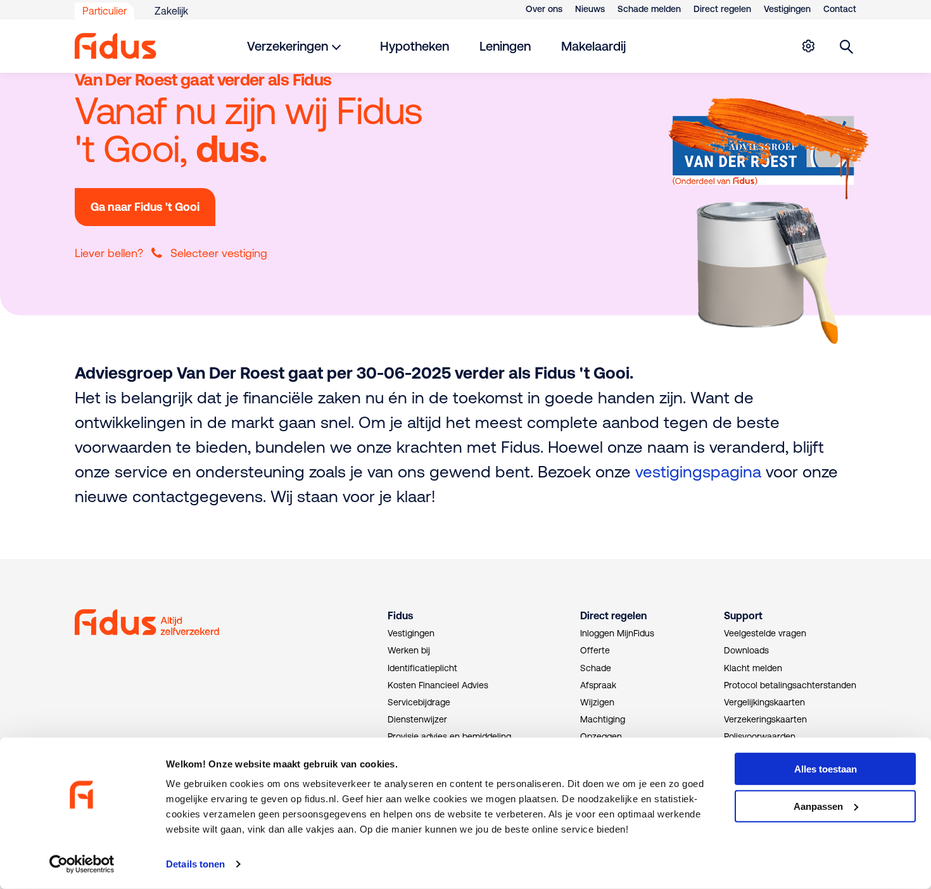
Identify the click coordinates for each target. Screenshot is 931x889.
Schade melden (649, 9)
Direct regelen (722, 9)
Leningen (505, 46)
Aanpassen (818, 806)
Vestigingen (787, 9)
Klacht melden (753, 668)
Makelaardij (593, 46)
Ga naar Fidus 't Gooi (145, 206)
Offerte (595, 650)
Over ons (544, 9)
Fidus (400, 615)
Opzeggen (601, 736)
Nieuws (590, 9)
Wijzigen (597, 702)
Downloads (746, 650)
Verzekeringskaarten (765, 719)
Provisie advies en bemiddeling (449, 736)
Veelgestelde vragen (765, 633)
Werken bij (409, 650)
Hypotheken (414, 46)
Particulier (104, 10)
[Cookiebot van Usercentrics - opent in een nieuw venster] (82, 864)
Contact (839, 9)
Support (743, 615)
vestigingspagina (698, 471)
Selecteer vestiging (218, 253)
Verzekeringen (287, 46)
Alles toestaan (825, 769)
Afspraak (598, 685)
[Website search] (846, 46)
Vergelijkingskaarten (764, 702)
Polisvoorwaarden (759, 736)
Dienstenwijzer (417, 719)
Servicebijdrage (419, 702)
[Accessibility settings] (808, 46)
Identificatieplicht (422, 668)
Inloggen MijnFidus (617, 633)
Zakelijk (171, 10)
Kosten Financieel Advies (438, 685)
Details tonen (195, 864)
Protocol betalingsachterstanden (790, 685)
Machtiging (602, 719)
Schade (595, 668)
